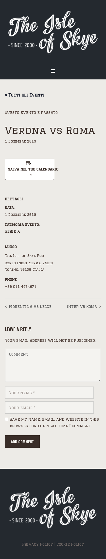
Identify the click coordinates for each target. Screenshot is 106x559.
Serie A (12, 231)
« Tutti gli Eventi (24, 95)
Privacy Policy (37, 544)
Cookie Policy (70, 544)
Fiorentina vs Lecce (30, 306)
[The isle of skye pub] (53, 32)
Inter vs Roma (82, 306)
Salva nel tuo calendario (29, 169)
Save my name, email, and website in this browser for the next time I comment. (54, 422)
